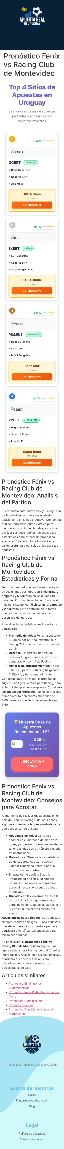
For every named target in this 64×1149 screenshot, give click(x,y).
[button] (32, 42)
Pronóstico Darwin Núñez (26, 1001)
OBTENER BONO (32, 205)
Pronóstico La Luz (21, 1005)
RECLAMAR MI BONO (33, 764)
